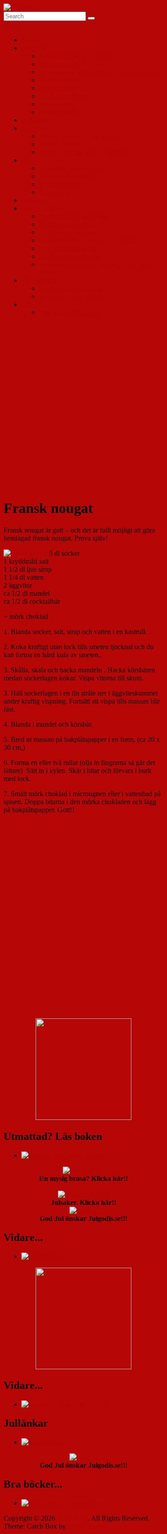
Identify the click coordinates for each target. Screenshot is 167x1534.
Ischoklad (35, 120)
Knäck (30, 128)
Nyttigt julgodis (43, 208)
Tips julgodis (39, 280)
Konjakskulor (58, 88)
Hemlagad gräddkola (68, 176)
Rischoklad (55, 104)
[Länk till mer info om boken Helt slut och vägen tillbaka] (63, 1155)
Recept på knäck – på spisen (79, 136)
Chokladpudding (62, 96)
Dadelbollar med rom (69, 224)
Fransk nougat (59, 80)
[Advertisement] (83, 407)
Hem (28, 40)
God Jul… (36, 304)
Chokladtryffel (59, 112)
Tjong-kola (54, 192)
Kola (28, 160)
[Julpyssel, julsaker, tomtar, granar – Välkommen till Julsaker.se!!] (66, 1404)
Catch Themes (88, 1526)
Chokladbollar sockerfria (74, 216)
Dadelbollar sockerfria (70, 232)
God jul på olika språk (70, 312)
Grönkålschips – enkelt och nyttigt (87, 240)
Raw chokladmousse (68, 248)
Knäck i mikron (61, 144)
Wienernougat (58, 64)
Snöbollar (35, 200)
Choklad (33, 48)
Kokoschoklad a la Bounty (76, 56)
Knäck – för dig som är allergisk (84, 152)
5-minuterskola (60, 184)
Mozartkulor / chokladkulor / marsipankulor (100, 72)
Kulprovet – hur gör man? (75, 296)
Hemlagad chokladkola (71, 168)
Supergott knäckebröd (70, 256)
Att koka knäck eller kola (74, 288)
